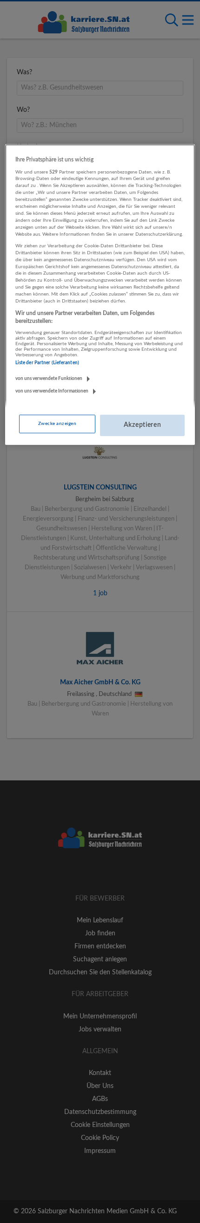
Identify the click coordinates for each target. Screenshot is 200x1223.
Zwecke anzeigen (57, 423)
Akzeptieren (142, 425)
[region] (100, 294)
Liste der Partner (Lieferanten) (47, 362)
